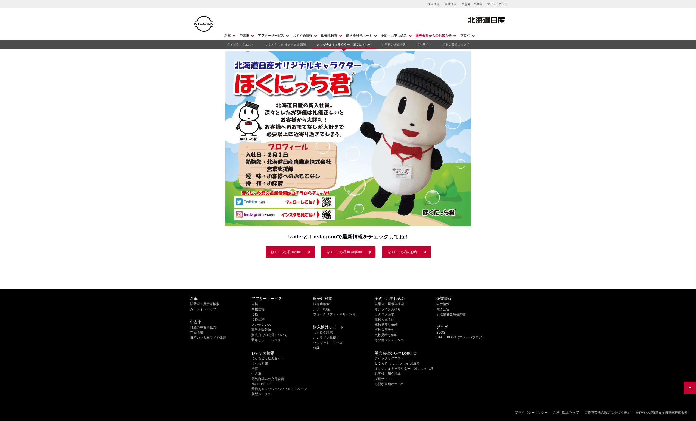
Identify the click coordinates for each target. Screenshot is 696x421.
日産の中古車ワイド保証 (208, 338)
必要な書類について (455, 44)
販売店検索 (329, 35)
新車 (227, 35)
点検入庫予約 (384, 330)
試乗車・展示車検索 (204, 304)
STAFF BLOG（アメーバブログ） (460, 337)
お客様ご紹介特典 (394, 44)
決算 (254, 369)
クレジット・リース (328, 343)
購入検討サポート (359, 35)
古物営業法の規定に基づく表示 (607, 412)
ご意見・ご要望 (471, 4)
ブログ (465, 35)
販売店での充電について (269, 335)
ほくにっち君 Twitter (286, 252)
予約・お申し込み (394, 35)
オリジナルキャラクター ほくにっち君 (344, 44)
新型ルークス (261, 394)
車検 (254, 304)
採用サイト (424, 44)
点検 (254, 314)
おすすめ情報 (302, 35)
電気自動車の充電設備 (267, 379)
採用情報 (434, 4)
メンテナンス (261, 325)
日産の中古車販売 (203, 327)
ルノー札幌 (321, 309)
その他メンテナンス (389, 340)
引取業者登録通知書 (451, 314)
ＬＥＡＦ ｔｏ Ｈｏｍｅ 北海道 (285, 44)
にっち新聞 (259, 363)
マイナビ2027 (496, 4)
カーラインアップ (203, 309)
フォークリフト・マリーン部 (334, 314)
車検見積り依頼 (386, 325)
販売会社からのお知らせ (434, 35)
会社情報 (450, 4)
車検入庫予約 (384, 319)
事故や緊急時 (261, 330)
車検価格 (258, 309)
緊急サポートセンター (267, 340)
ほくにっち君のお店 (402, 252)
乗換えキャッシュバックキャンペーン (279, 389)
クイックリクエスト (240, 44)
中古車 (244, 35)
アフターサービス (271, 35)
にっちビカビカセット (267, 358)
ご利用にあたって (566, 412)
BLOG (440, 332)
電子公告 (442, 309)
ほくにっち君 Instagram (344, 252)
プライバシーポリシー (531, 412)
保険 (316, 348)
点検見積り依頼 (386, 335)
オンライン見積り (326, 338)
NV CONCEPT (262, 384)
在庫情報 (196, 332)
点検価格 (258, 319)
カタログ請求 (323, 332)
